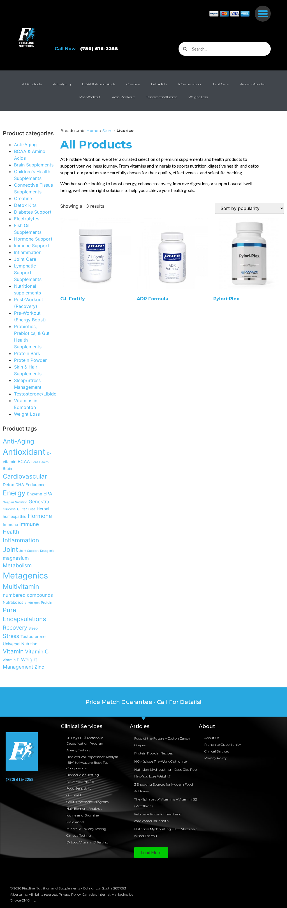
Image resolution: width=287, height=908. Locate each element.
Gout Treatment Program (87, 802)
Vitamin (13, 651)
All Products (32, 84)
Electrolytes (26, 218)
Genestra (39, 501)
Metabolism (17, 565)
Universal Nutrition (20, 643)
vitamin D (11, 660)
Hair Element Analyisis (84, 808)
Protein (46, 602)
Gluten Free (26, 509)
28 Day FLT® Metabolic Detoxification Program (85, 740)
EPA (47, 494)
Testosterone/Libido (161, 97)
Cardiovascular (25, 476)
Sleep (33, 628)
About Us (211, 738)
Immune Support (31, 245)
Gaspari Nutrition (15, 502)
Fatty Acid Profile (80, 781)
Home (92, 130)
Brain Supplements (34, 165)
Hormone (40, 516)
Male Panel (75, 822)
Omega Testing (78, 835)
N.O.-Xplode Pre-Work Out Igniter (161, 761)
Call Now (86, 48)
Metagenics (25, 575)
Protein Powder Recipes (153, 753)
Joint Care (220, 84)
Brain (7, 468)
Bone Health (39, 462)
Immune (10, 524)
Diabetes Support (33, 212)
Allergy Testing (78, 750)
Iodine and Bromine (82, 815)
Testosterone (32, 636)
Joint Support (29, 551)
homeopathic (14, 516)
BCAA (24, 461)
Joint (10, 550)
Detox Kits (159, 84)
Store (107, 130)
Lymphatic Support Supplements (27, 272)
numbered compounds (28, 595)
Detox (8, 484)
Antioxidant (24, 452)
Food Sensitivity (78, 788)
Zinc (39, 667)
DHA (19, 484)
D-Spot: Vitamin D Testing (87, 842)
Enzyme (34, 493)
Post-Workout (123, 97)
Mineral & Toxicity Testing (86, 829)
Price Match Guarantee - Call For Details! (143, 702)
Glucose (9, 509)
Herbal (43, 508)
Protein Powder (252, 84)
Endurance (35, 484)
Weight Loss (198, 97)
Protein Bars (27, 353)
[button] (263, 14)
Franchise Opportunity (222, 744)
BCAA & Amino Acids (98, 84)
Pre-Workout (90, 97)
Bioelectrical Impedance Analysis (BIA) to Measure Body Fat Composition (92, 762)
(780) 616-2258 (19, 779)
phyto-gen (32, 603)
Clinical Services (216, 751)
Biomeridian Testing (82, 775)
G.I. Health (74, 795)
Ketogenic (47, 551)
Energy (14, 493)
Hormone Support (33, 239)
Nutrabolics (13, 602)
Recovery (15, 627)
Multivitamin (21, 587)
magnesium (16, 558)
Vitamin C (37, 651)
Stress (11, 636)
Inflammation (189, 84)
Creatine (133, 84)
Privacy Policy (215, 758)
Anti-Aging (62, 84)
